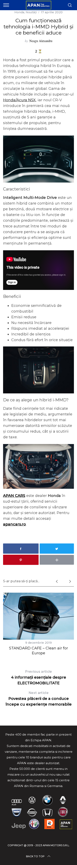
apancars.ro (14, 524)
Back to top (35, 856)
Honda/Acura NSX (19, 100)
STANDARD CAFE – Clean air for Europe (38, 650)
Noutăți (31, 12)
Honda (19, 12)
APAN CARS (14, 495)
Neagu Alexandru (40, 41)
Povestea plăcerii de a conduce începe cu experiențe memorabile (39, 699)
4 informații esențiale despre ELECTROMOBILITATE (38, 677)
